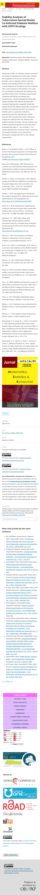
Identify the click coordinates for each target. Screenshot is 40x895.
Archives (10, 9)
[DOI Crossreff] (19, 785)
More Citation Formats (10, 519)
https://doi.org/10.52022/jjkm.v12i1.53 (15, 231)
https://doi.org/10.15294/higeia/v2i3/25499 (16, 201)
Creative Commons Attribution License (23, 481)
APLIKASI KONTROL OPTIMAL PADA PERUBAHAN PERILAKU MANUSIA (21, 554)
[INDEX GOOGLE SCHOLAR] (13, 816)
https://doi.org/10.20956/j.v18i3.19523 (19, 52)
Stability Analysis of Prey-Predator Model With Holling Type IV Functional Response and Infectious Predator (22, 592)
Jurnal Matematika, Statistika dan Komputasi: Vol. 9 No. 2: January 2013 (22, 569)
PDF (6, 414)
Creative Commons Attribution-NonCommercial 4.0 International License (20, 843)
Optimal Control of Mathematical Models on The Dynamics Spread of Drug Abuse (20, 608)
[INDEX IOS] (20, 798)
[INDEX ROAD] (20, 810)
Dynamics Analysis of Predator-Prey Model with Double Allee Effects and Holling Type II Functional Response (21, 669)
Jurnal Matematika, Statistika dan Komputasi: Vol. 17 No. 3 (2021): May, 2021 (22, 613)
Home (4, 9)
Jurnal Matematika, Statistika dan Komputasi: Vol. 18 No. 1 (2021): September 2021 (22, 582)
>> (12, 681)
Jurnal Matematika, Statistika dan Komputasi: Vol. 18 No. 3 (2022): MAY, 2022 (22, 674)
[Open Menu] (2, 4)
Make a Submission (11, 855)
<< (3, 681)
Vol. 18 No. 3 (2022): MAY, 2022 (25, 9)
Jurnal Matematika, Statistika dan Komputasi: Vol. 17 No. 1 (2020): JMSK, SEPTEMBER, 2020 (22, 631)
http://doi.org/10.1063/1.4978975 (18, 159)
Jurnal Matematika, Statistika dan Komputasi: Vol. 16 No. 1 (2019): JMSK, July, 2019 (22, 651)
